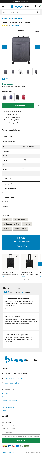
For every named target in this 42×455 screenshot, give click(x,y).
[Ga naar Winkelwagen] (39, 6)
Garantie (5, 410)
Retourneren (6, 404)
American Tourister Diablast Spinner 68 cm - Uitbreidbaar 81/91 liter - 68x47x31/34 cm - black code (9, 273)
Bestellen (5, 393)
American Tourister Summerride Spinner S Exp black (29, 273)
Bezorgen (5, 397)
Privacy (4, 452)
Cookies (11, 452)
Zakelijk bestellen (8, 407)
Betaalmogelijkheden (9, 400)
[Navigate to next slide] (40, 264)
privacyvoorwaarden (32, 436)
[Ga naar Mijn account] (36, 6)
